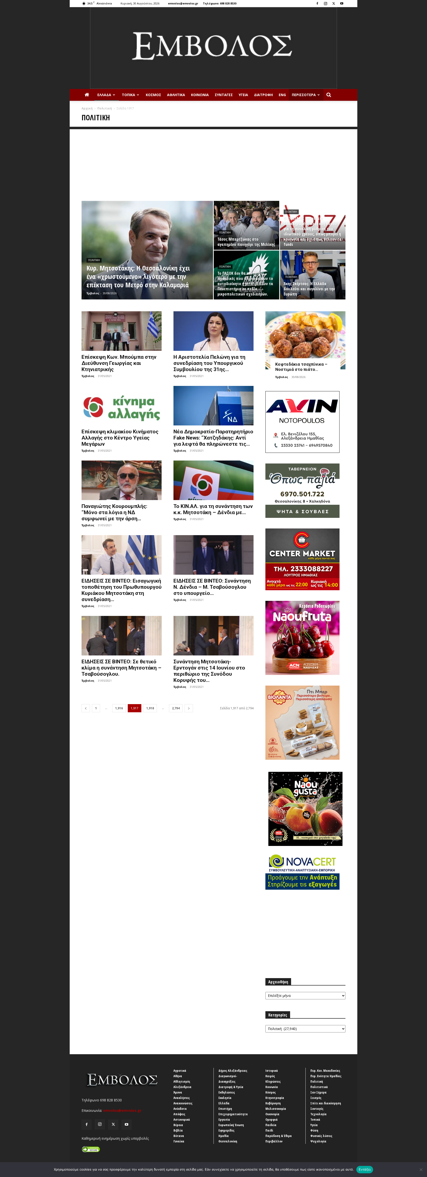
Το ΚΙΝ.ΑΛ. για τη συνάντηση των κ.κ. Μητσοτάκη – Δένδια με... (213, 509)
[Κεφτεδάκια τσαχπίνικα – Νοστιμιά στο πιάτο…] (305, 340)
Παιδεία (271, 1125)
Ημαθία (223, 1136)
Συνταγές (224, 94)
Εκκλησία (225, 1097)
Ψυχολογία (318, 1141)
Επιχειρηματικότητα (233, 1114)
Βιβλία (178, 1130)
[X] (333, 3)
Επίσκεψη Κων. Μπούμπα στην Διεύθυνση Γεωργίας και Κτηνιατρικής (119, 363)
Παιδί (269, 1130)
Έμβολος (92, 293)
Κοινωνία (200, 94)
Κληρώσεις (273, 1081)
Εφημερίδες (226, 1130)
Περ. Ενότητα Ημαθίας (326, 1076)
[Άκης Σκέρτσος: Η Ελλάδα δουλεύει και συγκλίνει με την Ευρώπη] (312, 275)
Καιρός (270, 1076)
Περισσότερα (304, 94)
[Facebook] (317, 3)
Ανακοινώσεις (182, 1103)
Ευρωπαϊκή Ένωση (231, 1125)
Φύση (314, 1130)
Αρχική (87, 108)
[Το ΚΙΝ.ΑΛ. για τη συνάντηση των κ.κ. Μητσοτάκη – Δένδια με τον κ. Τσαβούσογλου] (213, 480)
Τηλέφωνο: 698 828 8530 (219, 3)
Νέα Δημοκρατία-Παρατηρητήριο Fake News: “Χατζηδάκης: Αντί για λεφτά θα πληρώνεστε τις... (213, 438)
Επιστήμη (225, 1108)
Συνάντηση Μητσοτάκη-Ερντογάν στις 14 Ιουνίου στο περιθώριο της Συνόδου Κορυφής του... (209, 671)
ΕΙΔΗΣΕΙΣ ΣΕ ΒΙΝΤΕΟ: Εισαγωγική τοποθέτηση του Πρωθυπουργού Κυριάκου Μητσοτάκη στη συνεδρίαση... (122, 590)
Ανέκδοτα (180, 1108)
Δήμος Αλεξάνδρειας (232, 1070)
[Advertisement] (213, 163)
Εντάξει (365, 1169)
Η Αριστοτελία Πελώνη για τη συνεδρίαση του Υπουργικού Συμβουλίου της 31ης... (209, 363)
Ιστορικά (271, 1070)
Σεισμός (315, 1097)
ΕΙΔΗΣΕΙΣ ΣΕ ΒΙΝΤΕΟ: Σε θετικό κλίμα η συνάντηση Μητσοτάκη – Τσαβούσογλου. (121, 668)
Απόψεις (179, 1114)
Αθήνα (177, 1076)
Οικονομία (272, 1114)
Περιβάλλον (273, 1141)
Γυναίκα (178, 1141)
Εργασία (224, 1119)
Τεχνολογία (318, 1114)
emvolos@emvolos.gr (183, 3)
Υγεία (243, 94)
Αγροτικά (179, 1070)
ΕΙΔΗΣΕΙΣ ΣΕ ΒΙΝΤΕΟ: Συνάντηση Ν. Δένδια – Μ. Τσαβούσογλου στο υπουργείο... (212, 587)
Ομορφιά (271, 1119)
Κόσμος (153, 94)
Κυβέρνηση (273, 1103)
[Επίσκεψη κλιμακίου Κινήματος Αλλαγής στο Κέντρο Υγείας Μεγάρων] (122, 405)
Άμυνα (177, 1092)
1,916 (119, 708)
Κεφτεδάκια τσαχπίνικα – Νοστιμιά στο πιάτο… (301, 367)
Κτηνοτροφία (274, 1097)
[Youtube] (341, 3)
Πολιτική (104, 108)
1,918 (150, 708)
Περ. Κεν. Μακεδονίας (325, 1070)
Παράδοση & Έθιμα (278, 1136)
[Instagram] (325, 3)
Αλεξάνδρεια (182, 1087)
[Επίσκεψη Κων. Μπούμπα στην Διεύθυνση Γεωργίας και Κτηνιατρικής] (122, 331)
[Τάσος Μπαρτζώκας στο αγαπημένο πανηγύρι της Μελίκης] (246, 225)
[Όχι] (420, 1169)
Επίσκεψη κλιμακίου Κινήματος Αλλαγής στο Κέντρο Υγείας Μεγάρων (120, 438)
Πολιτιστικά (319, 1087)
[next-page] (189, 708)
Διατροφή (263, 94)
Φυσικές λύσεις (321, 1136)
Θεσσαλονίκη (227, 1141)
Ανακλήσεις (181, 1097)
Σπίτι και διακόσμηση (325, 1103)
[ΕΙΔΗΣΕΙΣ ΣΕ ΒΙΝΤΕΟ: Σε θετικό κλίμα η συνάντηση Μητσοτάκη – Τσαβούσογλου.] (122, 635)
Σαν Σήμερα (318, 1092)
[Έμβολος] (213, 48)
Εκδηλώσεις (226, 1092)
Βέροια (178, 1125)
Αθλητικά (176, 94)
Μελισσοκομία (275, 1108)
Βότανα (178, 1136)
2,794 (176, 708)
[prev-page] (86, 708)
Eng (282, 94)
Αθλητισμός (181, 1081)
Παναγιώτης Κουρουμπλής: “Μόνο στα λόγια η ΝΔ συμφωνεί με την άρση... (114, 512)
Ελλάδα (104, 94)
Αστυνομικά (181, 1119)
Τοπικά (128, 94)
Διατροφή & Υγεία (230, 1087)
